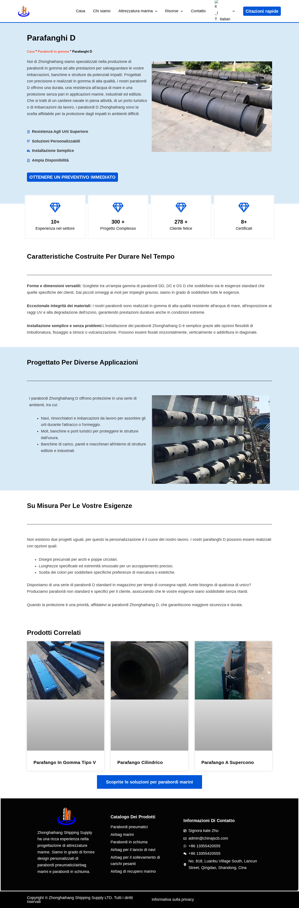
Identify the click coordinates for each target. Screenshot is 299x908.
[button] (155, 11)
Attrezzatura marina (135, 11)
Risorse (171, 11)
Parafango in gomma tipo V (64, 762)
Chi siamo (102, 11)
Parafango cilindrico (140, 762)
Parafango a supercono (227, 762)
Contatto (198, 11)
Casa (80, 11)
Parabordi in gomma (53, 51)
